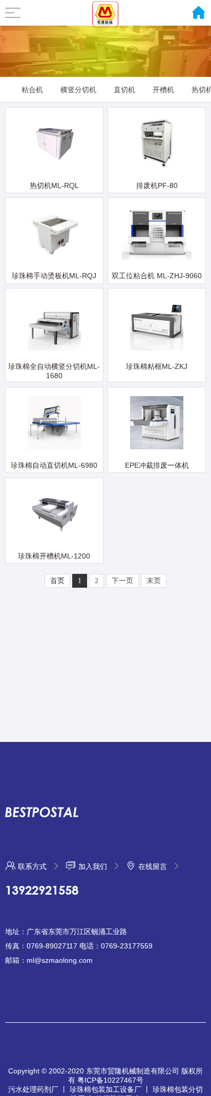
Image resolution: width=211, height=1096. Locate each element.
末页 (153, 581)
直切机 (124, 90)
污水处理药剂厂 (33, 1090)
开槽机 (163, 90)
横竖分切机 (78, 90)
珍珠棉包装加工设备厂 (105, 1090)
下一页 (122, 581)
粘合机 (32, 90)
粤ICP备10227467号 (110, 1081)
